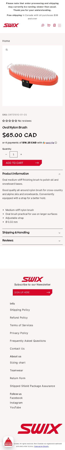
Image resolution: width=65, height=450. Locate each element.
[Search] (43, 25)
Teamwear (16, 370)
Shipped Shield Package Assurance (32, 386)
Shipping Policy (20, 309)
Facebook (16, 397)
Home (6, 40)
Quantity (6, 149)
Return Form (18, 378)
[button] (49, 25)
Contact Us (17, 348)
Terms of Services (21, 325)
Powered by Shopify (41, 446)
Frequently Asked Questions (28, 340)
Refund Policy (19, 317)
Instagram (16, 402)
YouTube (15, 407)
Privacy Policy (19, 333)
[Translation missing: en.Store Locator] (54, 25)
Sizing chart (17, 362)
